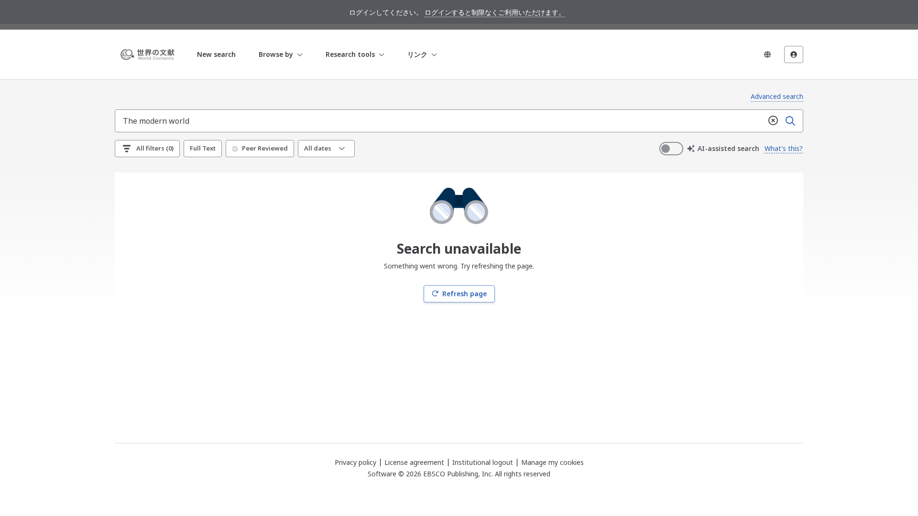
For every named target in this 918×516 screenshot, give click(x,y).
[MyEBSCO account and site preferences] (793, 54)
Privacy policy (355, 462)
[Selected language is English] (767, 54)
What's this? (784, 148)
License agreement (414, 462)
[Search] (790, 120)
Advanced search (777, 96)
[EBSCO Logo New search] (149, 54)
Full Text (203, 148)
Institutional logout (482, 462)
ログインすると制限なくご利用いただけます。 (495, 12)
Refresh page (464, 293)
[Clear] (773, 120)
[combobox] (440, 121)
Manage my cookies (552, 462)
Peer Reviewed (265, 148)
